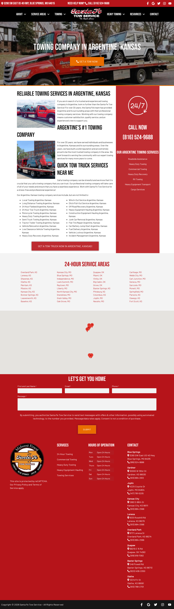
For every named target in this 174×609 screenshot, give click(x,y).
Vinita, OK (97, 278)
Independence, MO (65, 278)
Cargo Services (138, 189)
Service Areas (38, 14)
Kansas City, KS (28, 291)
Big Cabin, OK (99, 282)
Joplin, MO (98, 298)
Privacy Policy (21, 484)
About (19, 14)
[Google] (153, 3)
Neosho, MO (98, 301)
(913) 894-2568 (137, 509)
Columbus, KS (99, 295)
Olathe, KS (25, 282)
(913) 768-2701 (101, 7)
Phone (115, 386)
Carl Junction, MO (137, 278)
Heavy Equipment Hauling (70, 470)
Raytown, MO (63, 285)
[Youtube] (170, 3)
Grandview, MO (63, 295)
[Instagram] (164, 3)
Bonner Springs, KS (29, 295)
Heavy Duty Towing (137, 164)
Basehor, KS (26, 301)
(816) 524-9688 (101, 3)
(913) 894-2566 (137, 524)
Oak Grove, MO (63, 301)
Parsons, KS (134, 295)
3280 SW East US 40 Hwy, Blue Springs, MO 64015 (29, 3)
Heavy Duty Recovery (138, 174)
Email (68, 386)
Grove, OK (97, 285)
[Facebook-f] (148, 3)
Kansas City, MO (64, 272)
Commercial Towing (138, 169)
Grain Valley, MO (64, 298)
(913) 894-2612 (137, 477)
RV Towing (138, 179)
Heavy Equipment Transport (138, 184)
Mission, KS (26, 288)
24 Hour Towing (65, 454)
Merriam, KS (26, 285)
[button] (90, 356)
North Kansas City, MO (67, 291)
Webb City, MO (135, 275)
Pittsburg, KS (99, 291)
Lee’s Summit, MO (65, 282)
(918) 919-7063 (137, 555)
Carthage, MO (135, 272)
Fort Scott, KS (135, 301)
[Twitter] (159, 3)
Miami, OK (97, 275)
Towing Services (65, 475)
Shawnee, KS (27, 278)
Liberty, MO (62, 288)
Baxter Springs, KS (101, 288)
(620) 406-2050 (137, 571)
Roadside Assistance (137, 159)
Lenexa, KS (26, 275)
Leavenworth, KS (28, 298)
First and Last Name (27, 386)
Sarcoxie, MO (135, 285)
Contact (154, 14)
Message (22, 396)
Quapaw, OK (98, 272)
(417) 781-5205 (137, 493)
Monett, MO (134, 288)
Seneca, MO (134, 282)
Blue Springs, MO (64, 275)
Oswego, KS (134, 298)
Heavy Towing (114, 14)
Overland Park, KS (29, 272)
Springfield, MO (136, 291)
